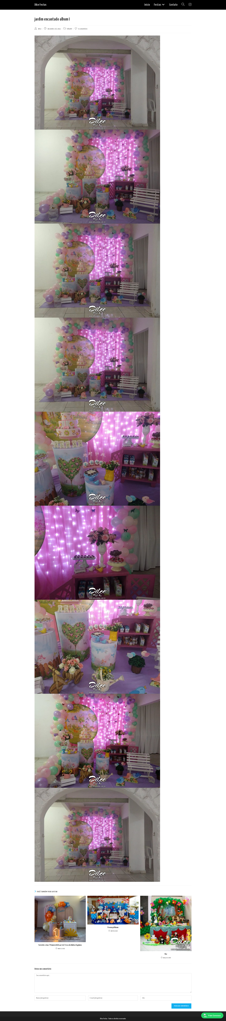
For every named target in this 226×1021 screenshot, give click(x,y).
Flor (166, 954)
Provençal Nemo (113, 927)
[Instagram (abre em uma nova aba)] (190, 4)
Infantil (69, 29)
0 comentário (82, 29)
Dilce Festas (40, 4)
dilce (39, 29)
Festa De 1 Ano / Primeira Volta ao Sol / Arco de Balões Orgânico (60, 945)
